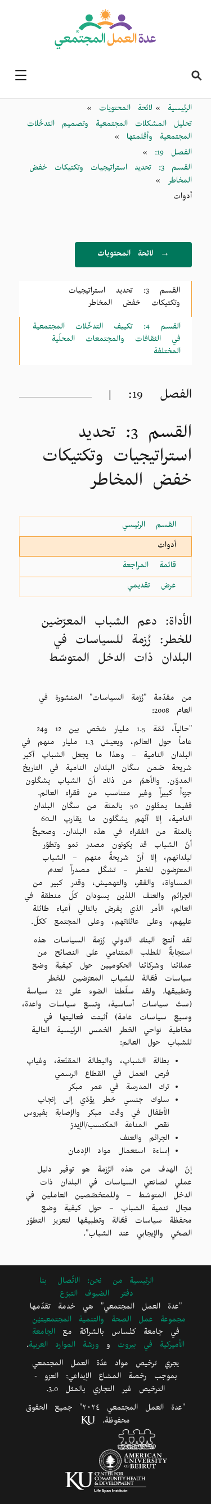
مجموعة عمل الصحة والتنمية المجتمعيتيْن (109, 1321)
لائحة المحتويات (122, 109)
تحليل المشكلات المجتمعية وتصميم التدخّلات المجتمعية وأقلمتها (109, 132)
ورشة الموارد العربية (64, 1346)
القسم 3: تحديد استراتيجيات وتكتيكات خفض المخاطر (110, 176)
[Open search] (196, 75)
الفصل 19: (169, 154)
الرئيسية (176, 109)
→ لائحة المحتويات (133, 255)
